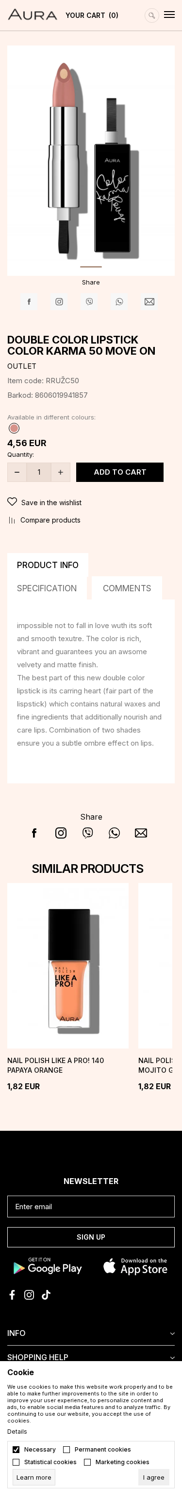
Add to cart (120, 472)
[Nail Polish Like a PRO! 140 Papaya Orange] (68, 966)
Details (17, 1432)
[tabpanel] (91, 159)
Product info (48, 565)
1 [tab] (91, 267)
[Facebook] (28, 301)
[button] (91, 503)
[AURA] (32, 10)
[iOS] (135, 1266)
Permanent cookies (103, 1450)
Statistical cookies (50, 1462)
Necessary (40, 1450)
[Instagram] (58, 301)
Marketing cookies (122, 1462)
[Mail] (149, 301)
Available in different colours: (51, 417)
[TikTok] (46, 1295)
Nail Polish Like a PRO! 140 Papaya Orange (55, 1065)
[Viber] (89, 301)
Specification (47, 588)
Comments (127, 588)
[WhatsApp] (119, 301)
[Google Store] (46, 1266)
